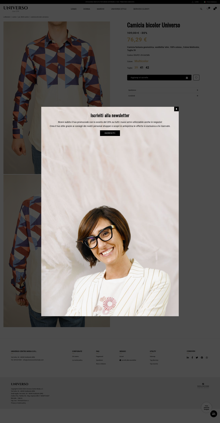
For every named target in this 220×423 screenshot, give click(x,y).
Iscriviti (110, 133)
